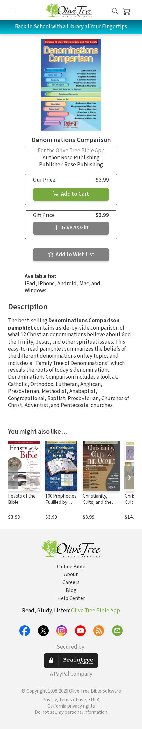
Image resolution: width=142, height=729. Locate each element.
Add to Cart (74, 194)
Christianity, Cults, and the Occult (97, 502)
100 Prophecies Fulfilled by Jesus (61, 502)
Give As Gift (75, 228)
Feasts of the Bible (22, 499)
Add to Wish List (74, 255)
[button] (115, 11)
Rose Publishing (80, 158)
